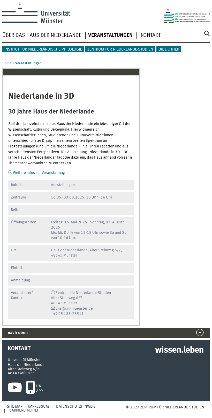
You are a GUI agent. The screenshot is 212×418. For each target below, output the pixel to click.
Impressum (38, 407)
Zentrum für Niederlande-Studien (120, 49)
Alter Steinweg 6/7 (23, 369)
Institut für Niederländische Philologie (43, 49)
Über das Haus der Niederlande (41, 35)
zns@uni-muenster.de (74, 309)
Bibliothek (168, 49)
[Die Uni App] (30, 388)
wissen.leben (179, 350)
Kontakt (151, 35)
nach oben (18, 333)
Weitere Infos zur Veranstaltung (39, 173)
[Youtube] (15, 388)
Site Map (14, 407)
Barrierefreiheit (24, 410)
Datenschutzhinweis (76, 407)
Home (6, 63)
